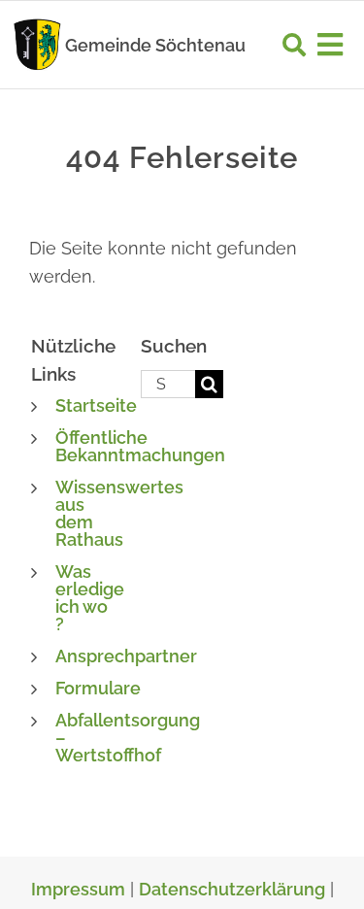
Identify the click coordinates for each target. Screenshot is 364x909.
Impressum (78, 889)
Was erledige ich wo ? (89, 597)
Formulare (98, 688)
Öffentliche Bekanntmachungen (140, 446)
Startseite (96, 405)
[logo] (37, 24)
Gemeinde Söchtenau (155, 45)
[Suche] (294, 45)
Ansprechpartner (126, 656)
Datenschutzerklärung (232, 889)
